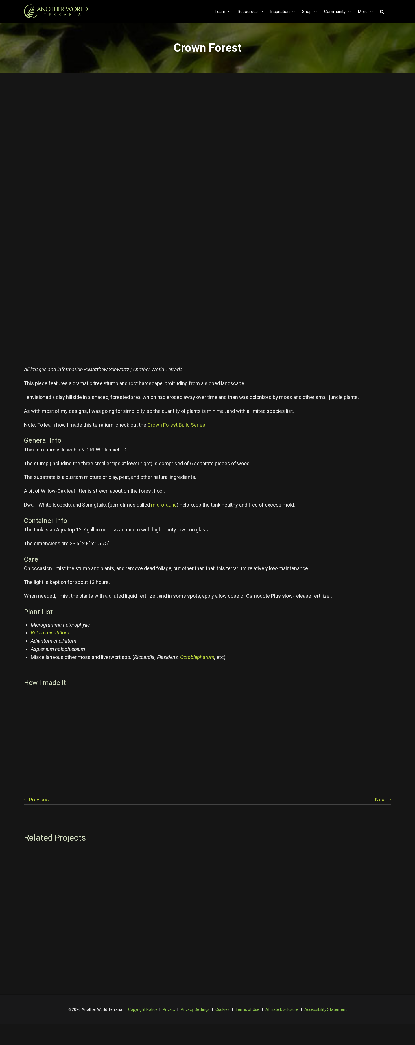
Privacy (169, 1009)
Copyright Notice (143, 1009)
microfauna (164, 505)
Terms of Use (247, 1009)
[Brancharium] (331, 855)
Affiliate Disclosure (281, 1009)
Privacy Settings (195, 1009)
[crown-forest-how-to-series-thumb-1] (108, 696)
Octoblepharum (197, 657)
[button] (382, 11)
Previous (39, 799)
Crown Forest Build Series (176, 425)
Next (380, 799)
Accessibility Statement (325, 1009)
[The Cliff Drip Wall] (207, 855)
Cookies (222, 1009)
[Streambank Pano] (83, 855)
